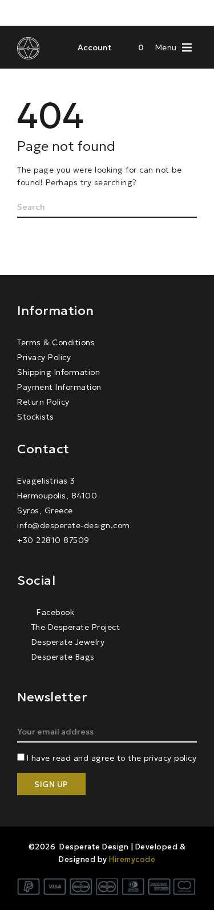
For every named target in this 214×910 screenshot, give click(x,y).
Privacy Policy (44, 357)
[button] (166, 47)
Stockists (35, 417)
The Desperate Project (75, 627)
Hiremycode (132, 859)
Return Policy (43, 402)
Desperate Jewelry (67, 642)
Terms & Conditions (56, 342)
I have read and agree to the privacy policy (112, 758)
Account (94, 47)
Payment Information (59, 387)
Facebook (54, 612)
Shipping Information (58, 372)
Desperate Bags (63, 657)
